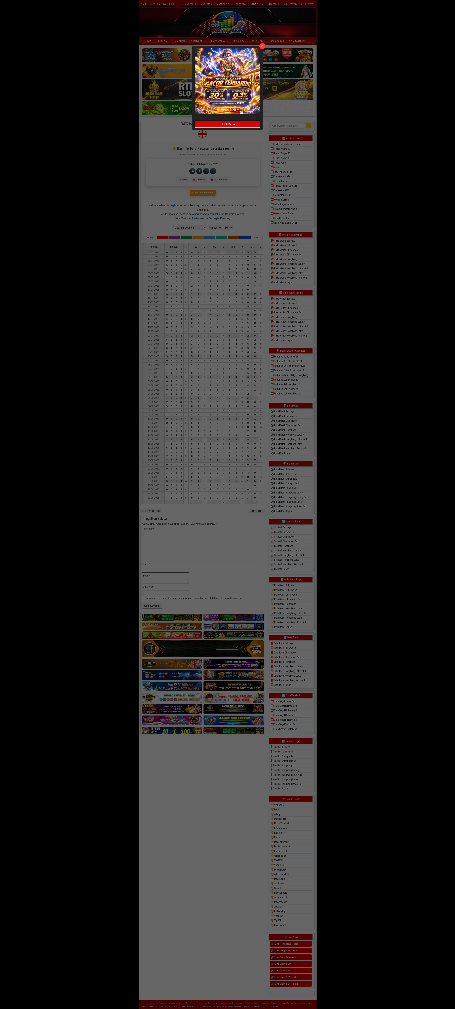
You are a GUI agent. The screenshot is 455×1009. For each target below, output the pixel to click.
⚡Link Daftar (227, 124)
